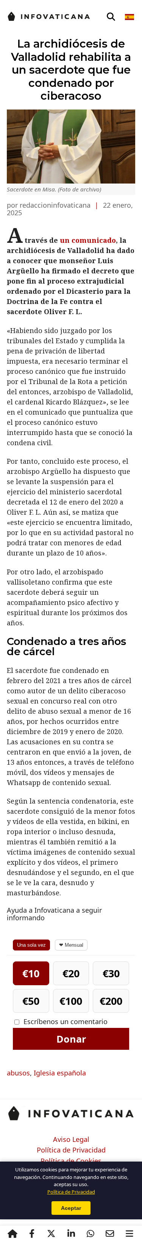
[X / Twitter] (51, 1234)
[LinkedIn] (71, 1234)
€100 (70, 1001)
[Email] (110, 1234)
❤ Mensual (71, 945)
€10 (30, 973)
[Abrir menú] (129, 1234)
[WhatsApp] (90, 1234)
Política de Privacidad (71, 1150)
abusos (18, 1072)
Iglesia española (60, 1072)
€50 (30, 1001)
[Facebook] (32, 1234)
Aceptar (71, 1208)
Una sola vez (31, 945)
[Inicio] (12, 1234)
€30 (111, 973)
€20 (71, 973)
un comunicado (88, 240)
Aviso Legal (71, 1139)
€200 (111, 1001)
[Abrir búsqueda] (111, 17)
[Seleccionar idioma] (130, 17)
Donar (71, 1038)
